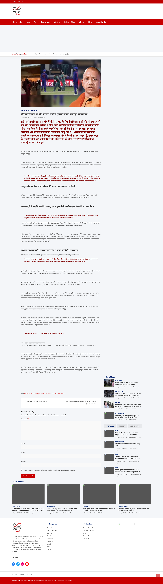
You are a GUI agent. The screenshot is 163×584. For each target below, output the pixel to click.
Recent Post (110, 377)
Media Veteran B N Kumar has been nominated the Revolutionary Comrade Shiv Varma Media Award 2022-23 (128, 459)
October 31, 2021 (27, 117)
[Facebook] (142, 1)
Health (117, 430)
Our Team (86, 539)
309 (140, 437)
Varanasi (117, 402)
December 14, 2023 (122, 474)
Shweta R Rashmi (131, 409)
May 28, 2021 (120, 437)
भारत (56, 393)
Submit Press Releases (90, 528)
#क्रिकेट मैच (27, 393)
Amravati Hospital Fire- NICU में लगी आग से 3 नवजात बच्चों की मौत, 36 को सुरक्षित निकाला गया (128, 395)
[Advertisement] (81, 38)
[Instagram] (145, 1)
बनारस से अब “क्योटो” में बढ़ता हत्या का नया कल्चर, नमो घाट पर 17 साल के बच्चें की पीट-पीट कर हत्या (128, 405)
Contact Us (86, 536)
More (90, 22)
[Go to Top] (158, 575)
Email (23, 452)
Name (23, 443)
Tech (35, 22)
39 (117, 450)
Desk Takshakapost (39, 117)
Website (23, 461)
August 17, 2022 (121, 461)
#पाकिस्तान (48, 393)
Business (50, 541)
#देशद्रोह (43, 393)
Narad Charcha (101, 22)
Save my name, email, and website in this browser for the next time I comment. (49, 470)
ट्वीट (53, 393)
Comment (25, 419)
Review (66, 22)
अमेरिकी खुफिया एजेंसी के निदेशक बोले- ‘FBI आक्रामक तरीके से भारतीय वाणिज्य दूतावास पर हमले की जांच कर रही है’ (128, 471)
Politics (49, 544)
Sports (121, 380)
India (20, 22)
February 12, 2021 (122, 448)
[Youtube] (150, 1)
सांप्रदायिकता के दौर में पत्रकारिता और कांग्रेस (36, 401)
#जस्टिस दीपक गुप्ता (35, 393)
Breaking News (119, 441)
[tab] (110, 426)
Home (15, 22)
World (49, 547)
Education (50, 528)
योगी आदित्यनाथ (61, 393)
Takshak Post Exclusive (78, 22)
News (28, 22)
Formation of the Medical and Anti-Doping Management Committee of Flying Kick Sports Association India (127, 385)
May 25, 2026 (120, 409)
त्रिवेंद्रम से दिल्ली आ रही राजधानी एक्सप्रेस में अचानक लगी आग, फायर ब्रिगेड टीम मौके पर (127, 416)
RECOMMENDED (18, 482)
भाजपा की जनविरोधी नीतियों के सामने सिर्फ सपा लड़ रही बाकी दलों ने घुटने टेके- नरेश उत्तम (80, 402)
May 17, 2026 (120, 420)
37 (117, 463)
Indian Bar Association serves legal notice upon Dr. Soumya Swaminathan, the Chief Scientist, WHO (128, 435)
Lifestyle (57, 22)
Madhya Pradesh (120, 413)
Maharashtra (119, 391)
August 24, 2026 (121, 387)
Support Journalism (89, 530)
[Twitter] (147, 1)
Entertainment (45, 22)
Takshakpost (23, 581)
